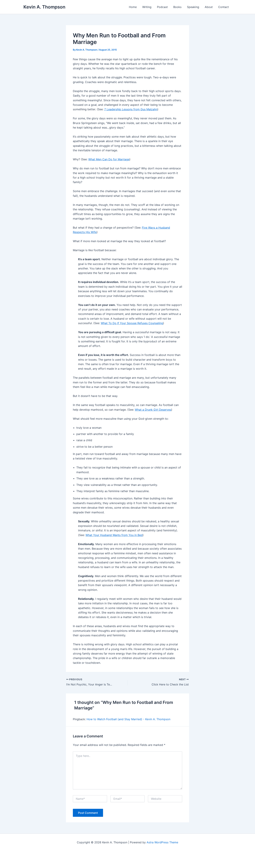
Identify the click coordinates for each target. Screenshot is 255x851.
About (209, 7)
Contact (223, 7)
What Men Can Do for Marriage (108, 159)
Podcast (162, 7)
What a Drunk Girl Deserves (153, 409)
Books (177, 7)
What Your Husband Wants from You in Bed (114, 535)
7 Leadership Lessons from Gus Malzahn (130, 109)
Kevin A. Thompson (44, 7)
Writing (146, 7)
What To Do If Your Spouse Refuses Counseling (132, 323)
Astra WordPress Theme (162, 842)
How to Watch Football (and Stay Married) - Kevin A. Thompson (128, 719)
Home (133, 7)
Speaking (193, 7)
